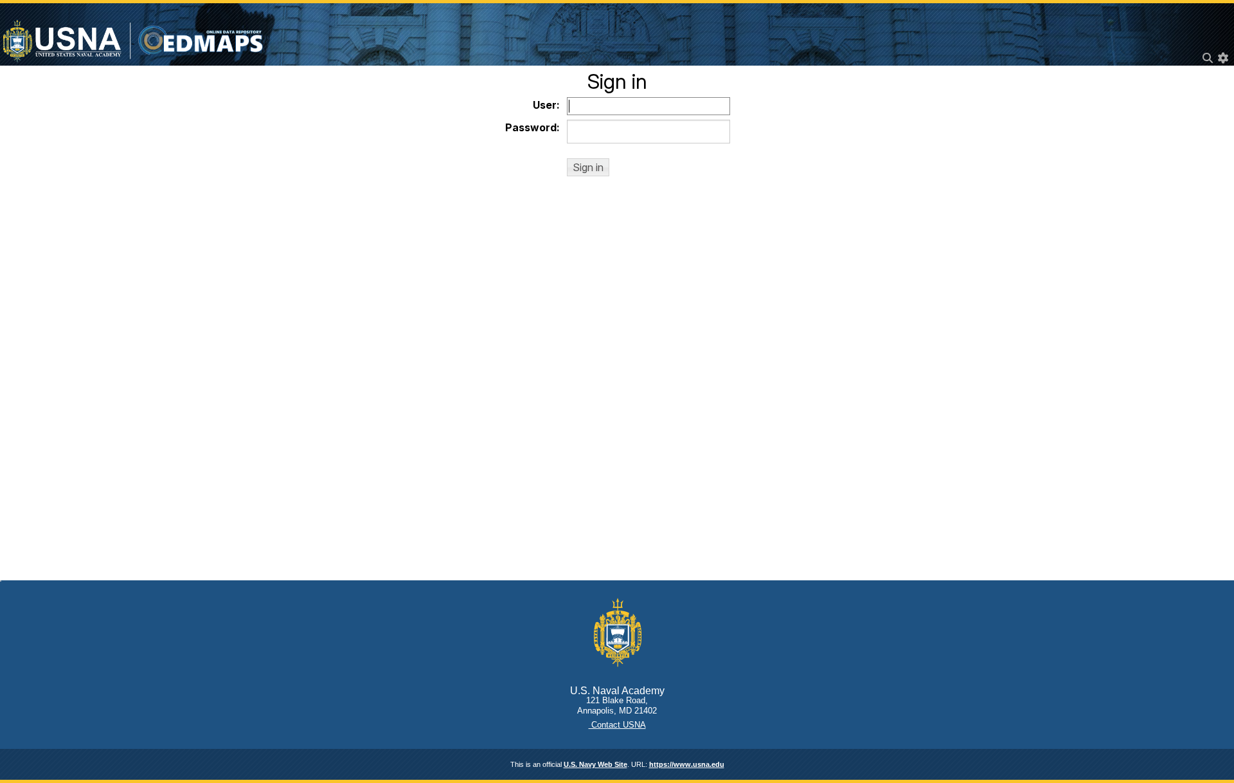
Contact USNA (617, 725)
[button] (588, 167)
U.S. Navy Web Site (595, 764)
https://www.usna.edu (686, 764)
